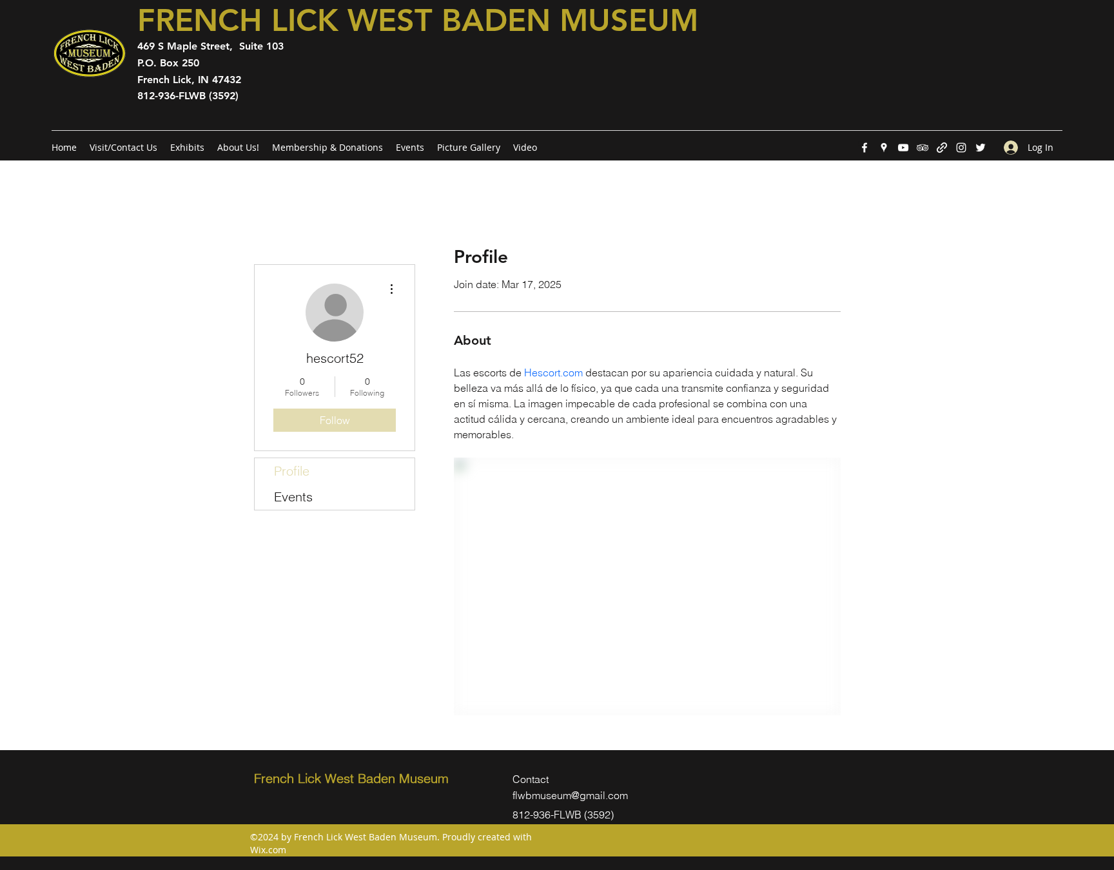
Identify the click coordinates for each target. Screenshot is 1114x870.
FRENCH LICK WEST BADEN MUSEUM (417, 20)
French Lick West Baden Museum (351, 778)
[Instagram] (961, 147)
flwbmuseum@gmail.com (570, 795)
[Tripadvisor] (922, 147)
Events (293, 496)
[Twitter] (980, 147)
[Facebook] (864, 147)
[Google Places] (883, 147)
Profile (291, 471)
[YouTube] (903, 147)
